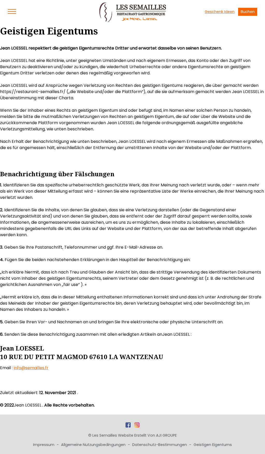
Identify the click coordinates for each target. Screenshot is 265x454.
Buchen (248, 11)
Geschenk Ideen (219, 11)
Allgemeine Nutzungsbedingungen (94, 444)
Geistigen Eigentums (213, 444)
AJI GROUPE (166, 435)
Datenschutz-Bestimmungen (160, 444)
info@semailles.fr (31, 368)
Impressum (44, 444)
